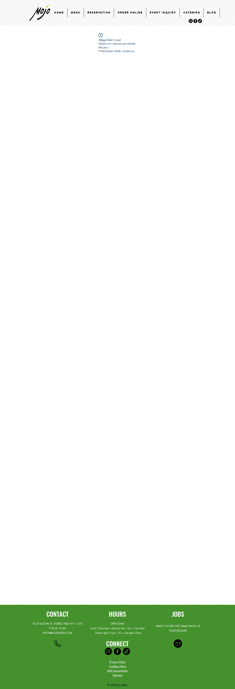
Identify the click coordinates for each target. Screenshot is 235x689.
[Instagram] (191, 21)
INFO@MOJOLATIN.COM (57, 633)
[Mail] (178, 643)
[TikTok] (200, 21)
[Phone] (57, 644)
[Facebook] (195, 21)
